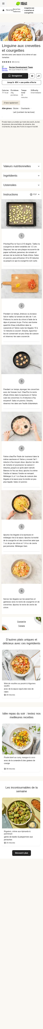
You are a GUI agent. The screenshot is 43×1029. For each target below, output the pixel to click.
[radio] (3, 62)
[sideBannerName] (21, 145)
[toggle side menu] (3, 3)
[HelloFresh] (21, 3)
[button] (21, 176)
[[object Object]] (32, 75)
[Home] (3, 10)
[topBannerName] (21, 18)
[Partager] (38, 75)
